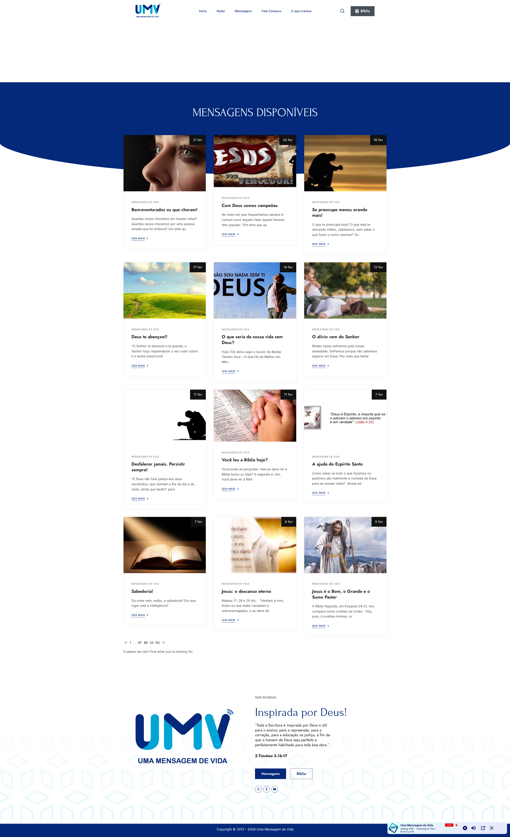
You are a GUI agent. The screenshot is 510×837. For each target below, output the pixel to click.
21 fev (197, 140)
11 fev (198, 394)
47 (140, 643)
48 (146, 643)
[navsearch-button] (342, 10)
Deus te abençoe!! (149, 336)
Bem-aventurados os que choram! (164, 209)
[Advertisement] (255, 52)
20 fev (288, 140)
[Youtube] (274, 789)
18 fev (378, 140)
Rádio (221, 11)
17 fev (197, 267)
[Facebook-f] (266, 789)
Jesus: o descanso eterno (246, 591)
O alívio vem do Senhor (335, 336)
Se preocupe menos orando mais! (339, 212)
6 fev (289, 522)
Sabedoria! (142, 591)
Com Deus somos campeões (250, 205)
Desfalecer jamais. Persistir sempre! (158, 467)
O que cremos (301, 11)
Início (203, 11)
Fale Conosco (271, 11)
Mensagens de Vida (145, 202)
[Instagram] (258, 789)
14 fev (288, 267)
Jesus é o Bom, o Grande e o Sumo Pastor (341, 594)
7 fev (379, 394)
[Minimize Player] (491, 828)
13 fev (378, 267)
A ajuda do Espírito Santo (337, 464)
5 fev (379, 522)
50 (158, 643)
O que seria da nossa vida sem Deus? (252, 339)
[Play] (465, 828)
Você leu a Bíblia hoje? (245, 460)
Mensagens (243, 11)
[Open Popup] (483, 828)
